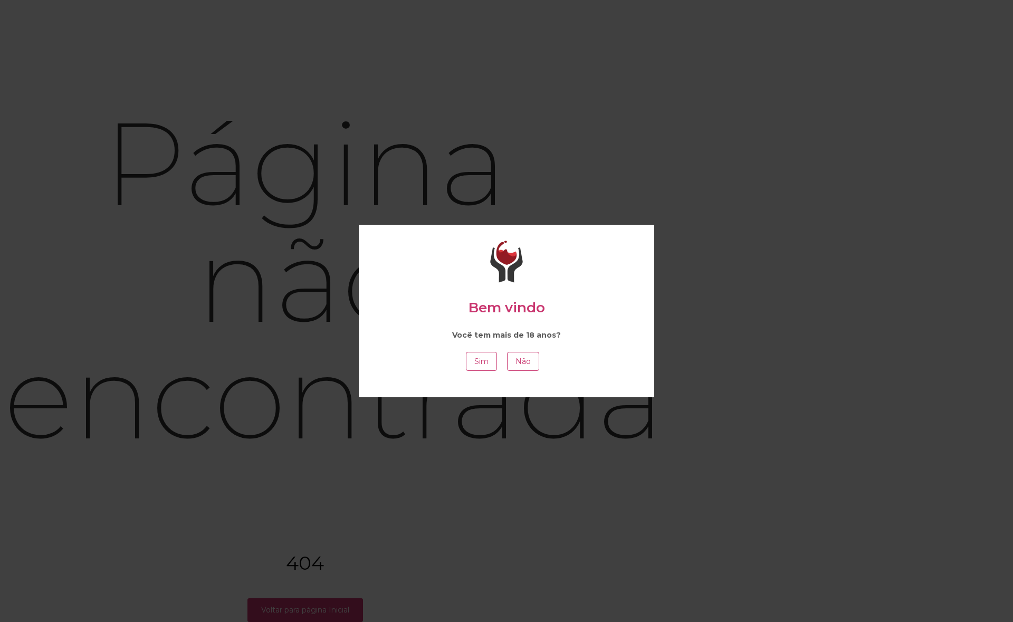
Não (523, 361)
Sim (481, 361)
